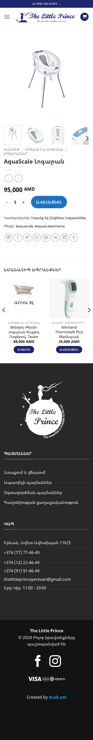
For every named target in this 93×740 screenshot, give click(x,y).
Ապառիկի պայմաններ (28, 482)
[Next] (81, 78)
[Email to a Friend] (36, 237)
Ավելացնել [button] (69, 349)
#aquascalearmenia (50, 226)
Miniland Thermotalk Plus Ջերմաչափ (69, 332)
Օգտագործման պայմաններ (33, 492)
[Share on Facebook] (18, 237)
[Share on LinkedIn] (64, 237)
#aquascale (24, 226)
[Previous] (12, 78)
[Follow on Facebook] (37, 662)
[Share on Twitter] (27, 237)
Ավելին (24, 349)
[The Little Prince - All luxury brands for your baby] (45, 17)
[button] (7, 16)
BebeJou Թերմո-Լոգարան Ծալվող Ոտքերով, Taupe (24, 332)
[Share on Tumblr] (73, 237)
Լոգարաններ (16, 153)
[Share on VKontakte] (55, 237)
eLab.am (58, 697)
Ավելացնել (49, 202)
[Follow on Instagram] (55, 662)
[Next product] (8, 178)
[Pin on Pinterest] (46, 237)
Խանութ (12, 149)
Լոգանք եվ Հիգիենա (44, 149)
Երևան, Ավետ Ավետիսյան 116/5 (37, 542)
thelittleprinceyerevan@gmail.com (37, 579)
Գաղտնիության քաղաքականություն (41, 502)
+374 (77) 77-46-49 (22, 552)
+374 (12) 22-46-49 (22, 562)
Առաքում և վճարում (24, 472)
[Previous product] (18, 178)
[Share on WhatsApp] (8, 237)
